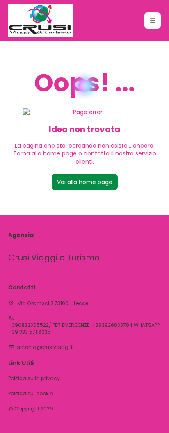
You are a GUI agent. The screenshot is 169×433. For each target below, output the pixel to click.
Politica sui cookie (30, 393)
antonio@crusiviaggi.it (45, 347)
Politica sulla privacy (34, 378)
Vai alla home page (84, 182)
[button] (152, 20)
